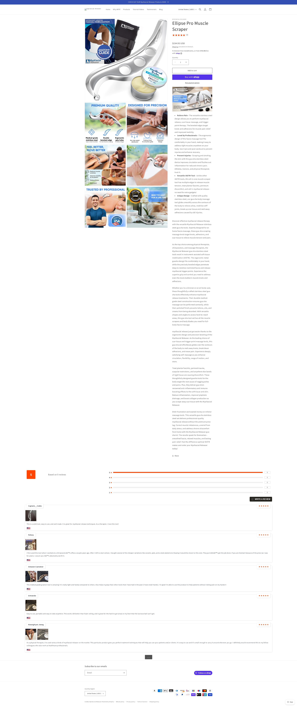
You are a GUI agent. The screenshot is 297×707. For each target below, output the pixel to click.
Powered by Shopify (108, 701)
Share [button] (177, 456)
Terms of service (142, 701)
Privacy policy (131, 701)
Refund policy (120, 701)
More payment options (192, 83)
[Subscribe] (123, 673)
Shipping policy (154, 701)
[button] (200, 9)
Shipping (175, 47)
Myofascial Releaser (95, 701)
